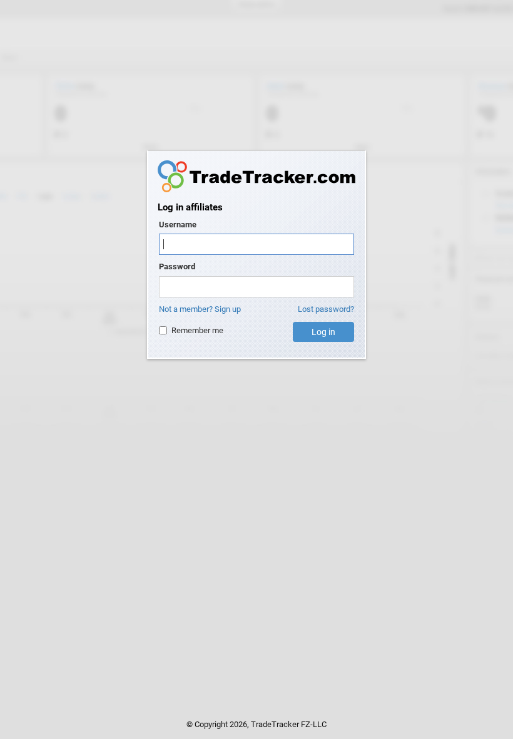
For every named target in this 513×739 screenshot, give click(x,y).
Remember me (197, 330)
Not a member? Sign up (200, 309)
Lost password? (326, 309)
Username (177, 224)
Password (177, 266)
